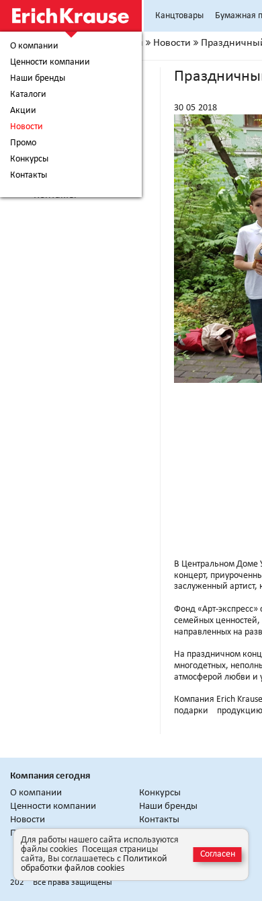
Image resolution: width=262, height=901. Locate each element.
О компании (34, 46)
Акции (23, 111)
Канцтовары (179, 16)
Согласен (217, 854)
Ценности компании (50, 62)
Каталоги (28, 95)
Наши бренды (37, 78)
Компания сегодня (50, 776)
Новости (26, 127)
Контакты (28, 175)
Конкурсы (29, 159)
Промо (23, 143)
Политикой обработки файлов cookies (94, 863)
